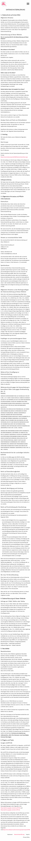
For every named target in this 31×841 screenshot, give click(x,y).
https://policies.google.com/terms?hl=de (10, 810)
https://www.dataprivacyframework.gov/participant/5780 (16, 829)
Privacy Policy (26, 837)
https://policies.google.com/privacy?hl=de (10, 808)
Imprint (27, 834)
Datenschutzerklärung (19, 834)
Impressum (10, 834)
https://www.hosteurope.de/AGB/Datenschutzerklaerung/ (14, 157)
